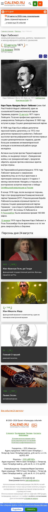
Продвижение (20, 433)
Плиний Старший (11, 354)
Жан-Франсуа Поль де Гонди (17, 268)
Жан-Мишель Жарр (12, 311)
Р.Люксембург (8, 213)
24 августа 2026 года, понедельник (23, 16)
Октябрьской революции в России (17, 187)
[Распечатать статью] (45, 56)
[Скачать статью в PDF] (40, 56)
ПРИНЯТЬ (31, 509)
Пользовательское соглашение (23, 440)
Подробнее (17, 509)
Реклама (29, 433)
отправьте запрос (31, 498)
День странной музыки (15, 19)
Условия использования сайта (23, 438)
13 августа (10, 45)
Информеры (23, 435)
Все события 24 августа (12, 411)
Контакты (37, 433)
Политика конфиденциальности (23, 442)
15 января (7, 49)
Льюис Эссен (9, 395)
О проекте (10, 433)
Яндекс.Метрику (40, 505)
